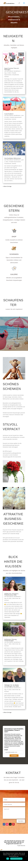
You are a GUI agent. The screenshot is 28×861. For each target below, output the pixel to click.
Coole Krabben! (8, 114)
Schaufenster (15, 74)
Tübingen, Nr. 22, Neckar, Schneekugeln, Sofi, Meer (11, 685)
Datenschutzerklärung (16, 858)
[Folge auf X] (10, 824)
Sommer (6, 76)
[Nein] (26, 856)
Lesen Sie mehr (14, 346)
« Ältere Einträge (7, 186)
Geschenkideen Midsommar (12, 158)
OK (7, 858)
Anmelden (14, 755)
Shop (14, 236)
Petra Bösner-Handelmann (13, 71)
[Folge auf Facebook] (4, 824)
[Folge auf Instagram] (7, 824)
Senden (20, 821)
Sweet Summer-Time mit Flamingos (11, 68)
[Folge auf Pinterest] (13, 824)
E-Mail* (6, 749)
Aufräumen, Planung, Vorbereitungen (10, 639)
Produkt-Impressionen (15, 117)
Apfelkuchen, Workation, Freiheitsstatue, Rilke (11, 594)
